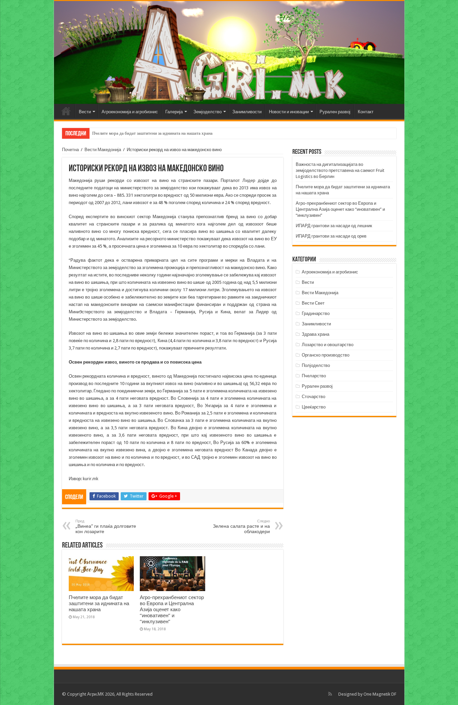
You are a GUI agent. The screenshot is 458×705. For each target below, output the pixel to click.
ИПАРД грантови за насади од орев (331, 236)
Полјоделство (316, 365)
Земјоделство (207, 111)
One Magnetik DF (379, 694)
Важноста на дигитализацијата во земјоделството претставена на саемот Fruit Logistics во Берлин (340, 170)
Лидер (250, 180)
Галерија (174, 111)
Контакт (366, 111)
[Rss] (330, 694)
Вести (85, 111)
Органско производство (325, 355)
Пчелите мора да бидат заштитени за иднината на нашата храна (152, 133)
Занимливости (247, 111)
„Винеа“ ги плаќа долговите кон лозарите (105, 526)
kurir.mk (90, 478)
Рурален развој (335, 111)
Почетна (66, 111)
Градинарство (316, 313)
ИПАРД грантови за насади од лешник (334, 225)
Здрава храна (315, 334)
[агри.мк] (229, 52)
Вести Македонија (102, 149)
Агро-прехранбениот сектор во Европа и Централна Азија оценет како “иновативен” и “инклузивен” (172, 609)
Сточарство (313, 396)
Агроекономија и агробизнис (130, 111)
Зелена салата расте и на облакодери (241, 526)
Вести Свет (313, 303)
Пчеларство (314, 375)
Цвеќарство (314, 406)
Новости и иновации (289, 111)
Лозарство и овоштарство (327, 344)
